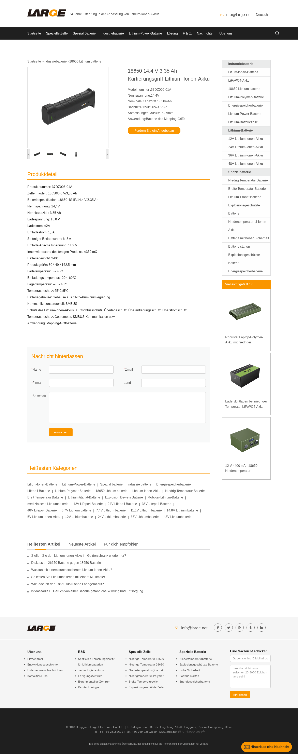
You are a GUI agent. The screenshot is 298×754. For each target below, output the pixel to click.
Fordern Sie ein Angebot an (154, 130)
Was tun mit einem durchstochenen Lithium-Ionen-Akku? (71, 570)
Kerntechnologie (88, 687)
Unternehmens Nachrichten (45, 670)
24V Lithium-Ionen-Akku (245, 147)
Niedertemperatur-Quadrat (146, 670)
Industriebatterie (112, 33)
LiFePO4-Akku (239, 80)
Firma (36, 382)
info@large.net (238, 14)
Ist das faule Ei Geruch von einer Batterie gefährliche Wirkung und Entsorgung (87, 591)
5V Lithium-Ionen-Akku (43, 517)
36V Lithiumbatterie (145, 517)
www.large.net (168, 731)
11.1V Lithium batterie (146, 510)
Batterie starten (239, 246)
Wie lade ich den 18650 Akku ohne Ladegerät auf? (67, 584)
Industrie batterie (139, 484)
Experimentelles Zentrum (94, 681)
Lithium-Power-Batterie (145, 33)
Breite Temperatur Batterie (247, 188)
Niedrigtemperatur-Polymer (146, 675)
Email (129, 369)
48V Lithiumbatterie (178, 517)
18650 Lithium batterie (85, 61)
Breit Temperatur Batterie (45, 497)
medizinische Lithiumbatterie (48, 504)
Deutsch (262, 14)
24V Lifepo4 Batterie (122, 504)
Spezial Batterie (84, 33)
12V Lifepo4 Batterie (88, 504)
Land (127, 382)
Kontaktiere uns (37, 675)
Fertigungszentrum (90, 675)
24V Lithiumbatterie (112, 517)
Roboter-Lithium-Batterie (165, 497)
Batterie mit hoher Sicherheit (248, 238)
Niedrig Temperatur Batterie (185, 491)
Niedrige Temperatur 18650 (146, 658)
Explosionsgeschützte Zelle (146, 687)
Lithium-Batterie (240, 130)
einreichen (61, 432)
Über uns (226, 33)
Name (36, 369)
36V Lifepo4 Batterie (156, 504)
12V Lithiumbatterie (79, 517)
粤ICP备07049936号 (192, 731)
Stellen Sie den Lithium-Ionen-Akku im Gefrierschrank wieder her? (78, 555)
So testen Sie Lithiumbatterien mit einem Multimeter (68, 577)
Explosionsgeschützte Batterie (198, 664)
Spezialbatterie (239, 172)
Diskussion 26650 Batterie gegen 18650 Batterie (66, 562)
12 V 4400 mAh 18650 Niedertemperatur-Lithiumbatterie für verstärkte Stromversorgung (245, 469)
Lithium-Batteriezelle (243, 122)
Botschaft (39, 396)
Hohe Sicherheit (189, 670)
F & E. (187, 33)
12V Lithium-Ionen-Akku (245, 138)
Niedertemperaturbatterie (195, 658)
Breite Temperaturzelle (143, 681)
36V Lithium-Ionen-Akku (245, 155)
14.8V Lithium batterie (182, 510)
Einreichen (240, 694)
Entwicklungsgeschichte (42, 664)
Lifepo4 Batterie (38, 491)
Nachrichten (205, 33)
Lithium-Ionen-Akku (146, 491)
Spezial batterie (111, 484)
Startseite (34, 33)
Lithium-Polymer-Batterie (73, 491)
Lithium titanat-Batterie (84, 497)
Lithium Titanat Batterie (244, 197)
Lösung (172, 33)
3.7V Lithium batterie (76, 510)
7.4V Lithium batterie (111, 510)
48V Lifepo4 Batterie (42, 510)
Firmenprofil (35, 658)
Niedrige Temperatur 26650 (146, 664)
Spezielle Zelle (57, 33)
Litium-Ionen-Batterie (42, 484)
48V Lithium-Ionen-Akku (245, 163)
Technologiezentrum (91, 670)
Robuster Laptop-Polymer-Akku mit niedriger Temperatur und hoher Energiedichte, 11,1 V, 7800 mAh (245, 340)
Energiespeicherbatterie (173, 484)
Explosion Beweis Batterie (124, 497)
